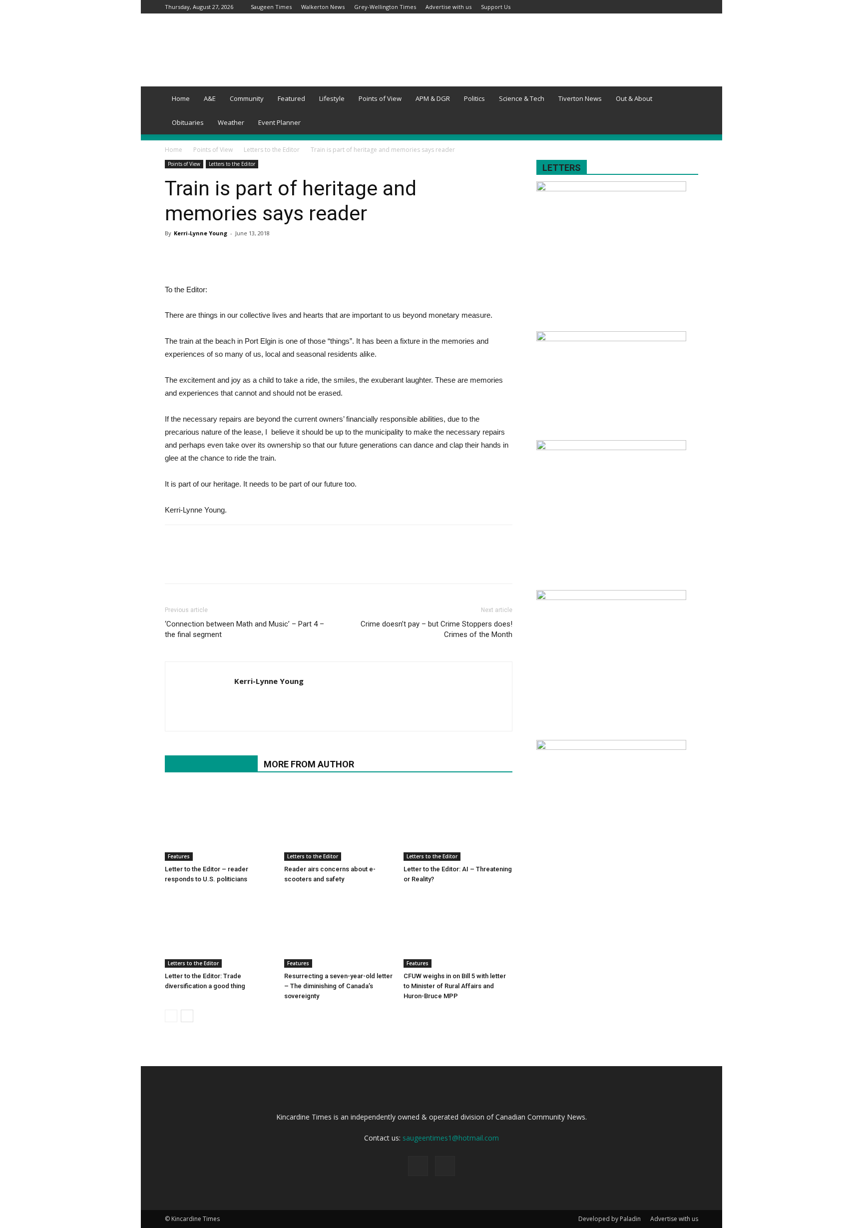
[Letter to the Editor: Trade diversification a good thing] (219, 930)
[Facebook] (674, 6)
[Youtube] (690, 6)
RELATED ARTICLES (211, 764)
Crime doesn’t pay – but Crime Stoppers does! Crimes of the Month (436, 629)
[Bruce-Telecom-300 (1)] (611, 747)
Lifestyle (332, 98)
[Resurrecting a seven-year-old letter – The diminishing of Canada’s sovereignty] (338, 930)
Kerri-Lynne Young (200, 233)
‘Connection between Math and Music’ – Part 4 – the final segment (244, 629)
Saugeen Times (271, 6)
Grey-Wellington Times (385, 6)
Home (181, 98)
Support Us (495, 6)
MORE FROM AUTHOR (309, 764)
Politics (474, 98)
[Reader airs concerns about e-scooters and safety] (338, 823)
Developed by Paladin (609, 1219)
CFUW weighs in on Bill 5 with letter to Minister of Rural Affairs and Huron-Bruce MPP (455, 986)
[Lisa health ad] (611, 597)
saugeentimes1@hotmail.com (451, 1138)
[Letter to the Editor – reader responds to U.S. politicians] (219, 823)
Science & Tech (521, 98)
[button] (686, 99)
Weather (231, 122)
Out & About (634, 98)
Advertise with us (448, 6)
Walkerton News (323, 6)
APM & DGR (433, 98)
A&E (210, 98)
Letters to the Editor (272, 149)
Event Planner (279, 122)
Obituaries (188, 122)
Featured (291, 98)
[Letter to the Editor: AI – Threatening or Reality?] (458, 823)
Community (247, 98)
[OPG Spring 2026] (611, 447)
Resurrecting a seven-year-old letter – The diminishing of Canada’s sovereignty (338, 986)
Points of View (380, 98)
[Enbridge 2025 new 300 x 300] (611, 188)
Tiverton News (580, 98)
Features (179, 856)
